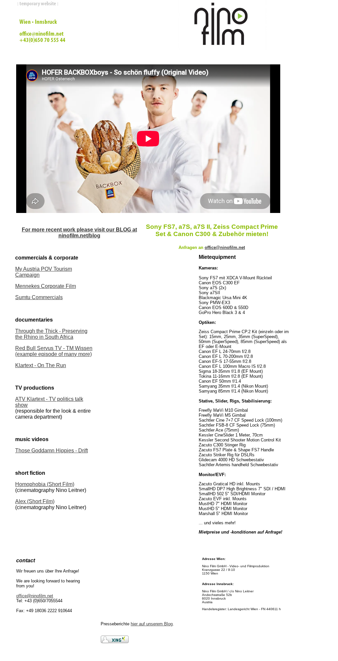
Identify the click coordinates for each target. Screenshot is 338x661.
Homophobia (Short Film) (44, 484)
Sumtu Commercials (39, 297)
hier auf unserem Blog (152, 623)
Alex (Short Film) (34, 501)
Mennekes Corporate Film (45, 286)
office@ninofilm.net (34, 595)
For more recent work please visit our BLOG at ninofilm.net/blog (79, 232)
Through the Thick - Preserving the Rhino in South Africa (51, 334)
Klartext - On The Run (40, 365)
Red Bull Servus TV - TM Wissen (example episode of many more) (53, 351)
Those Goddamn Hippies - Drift (51, 450)
